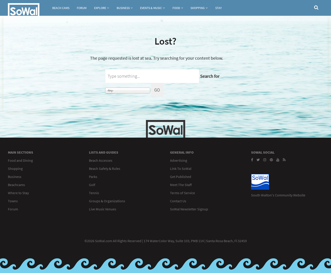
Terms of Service (182, 193)
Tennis (94, 193)
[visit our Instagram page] (264, 159)
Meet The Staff (181, 184)
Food (176, 8)
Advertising (178, 160)
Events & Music (151, 8)
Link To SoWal (180, 168)
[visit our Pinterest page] (271, 159)
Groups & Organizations (107, 201)
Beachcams (16, 184)
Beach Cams (60, 8)
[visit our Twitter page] (258, 159)
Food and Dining (20, 160)
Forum (81, 8)
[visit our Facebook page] (252, 159)
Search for (210, 76)
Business (123, 8)
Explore (100, 8)
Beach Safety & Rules (104, 168)
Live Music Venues (102, 209)
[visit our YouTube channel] (277, 159)
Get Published (180, 176)
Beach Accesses (100, 160)
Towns (13, 201)
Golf (92, 184)
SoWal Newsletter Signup (189, 209)
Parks (93, 176)
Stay (218, 8)
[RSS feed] (284, 159)
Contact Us (178, 201)
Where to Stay (18, 193)
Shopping (197, 8)
